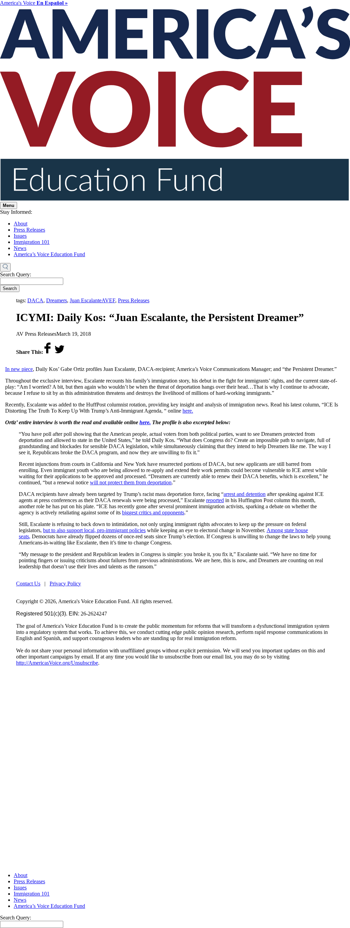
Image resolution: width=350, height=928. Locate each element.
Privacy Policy (65, 583)
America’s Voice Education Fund (49, 254)
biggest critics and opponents (153, 512)
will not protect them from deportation (131, 482)
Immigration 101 (32, 242)
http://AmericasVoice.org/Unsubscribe (57, 663)
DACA (35, 300)
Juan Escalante (86, 300)
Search (10, 288)
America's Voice (34, 3)
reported (215, 500)
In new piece (19, 369)
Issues (20, 236)
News (20, 248)
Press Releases (29, 230)
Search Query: (15, 274)
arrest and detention (245, 494)
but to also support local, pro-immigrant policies (94, 530)
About (20, 223)
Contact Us (28, 583)
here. (188, 411)
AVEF (108, 300)
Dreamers (56, 300)
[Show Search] (5, 267)
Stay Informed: (16, 212)
